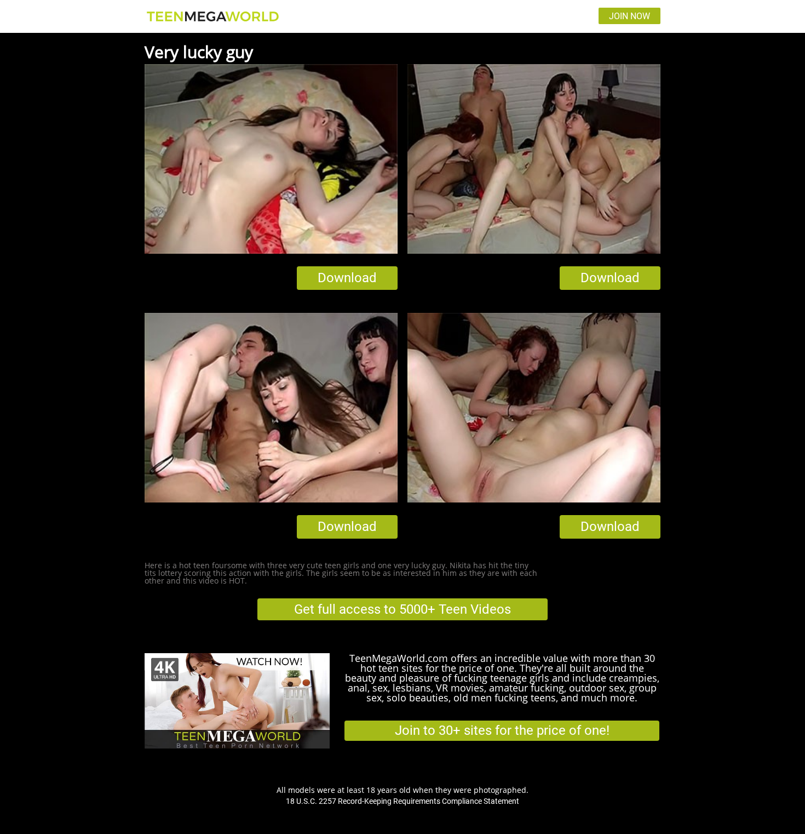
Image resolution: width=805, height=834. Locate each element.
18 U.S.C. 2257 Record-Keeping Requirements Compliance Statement (402, 801)
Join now (629, 16)
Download (347, 277)
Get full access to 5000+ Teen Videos (402, 609)
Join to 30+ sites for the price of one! (502, 730)
